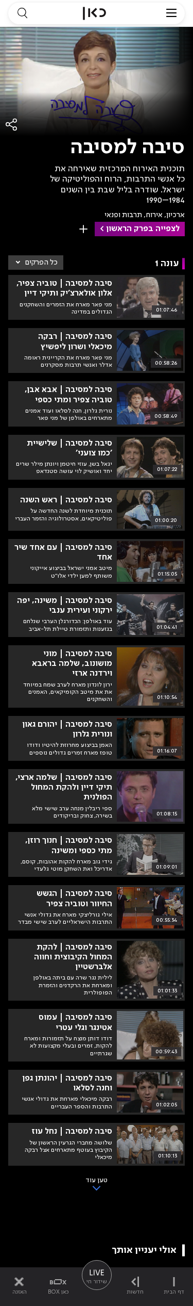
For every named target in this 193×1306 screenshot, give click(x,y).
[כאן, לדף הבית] (94, 13)
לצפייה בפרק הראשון (143, 229)
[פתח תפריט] (171, 13)
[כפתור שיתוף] (12, 125)
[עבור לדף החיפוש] (22, 13)
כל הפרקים (41, 262)
